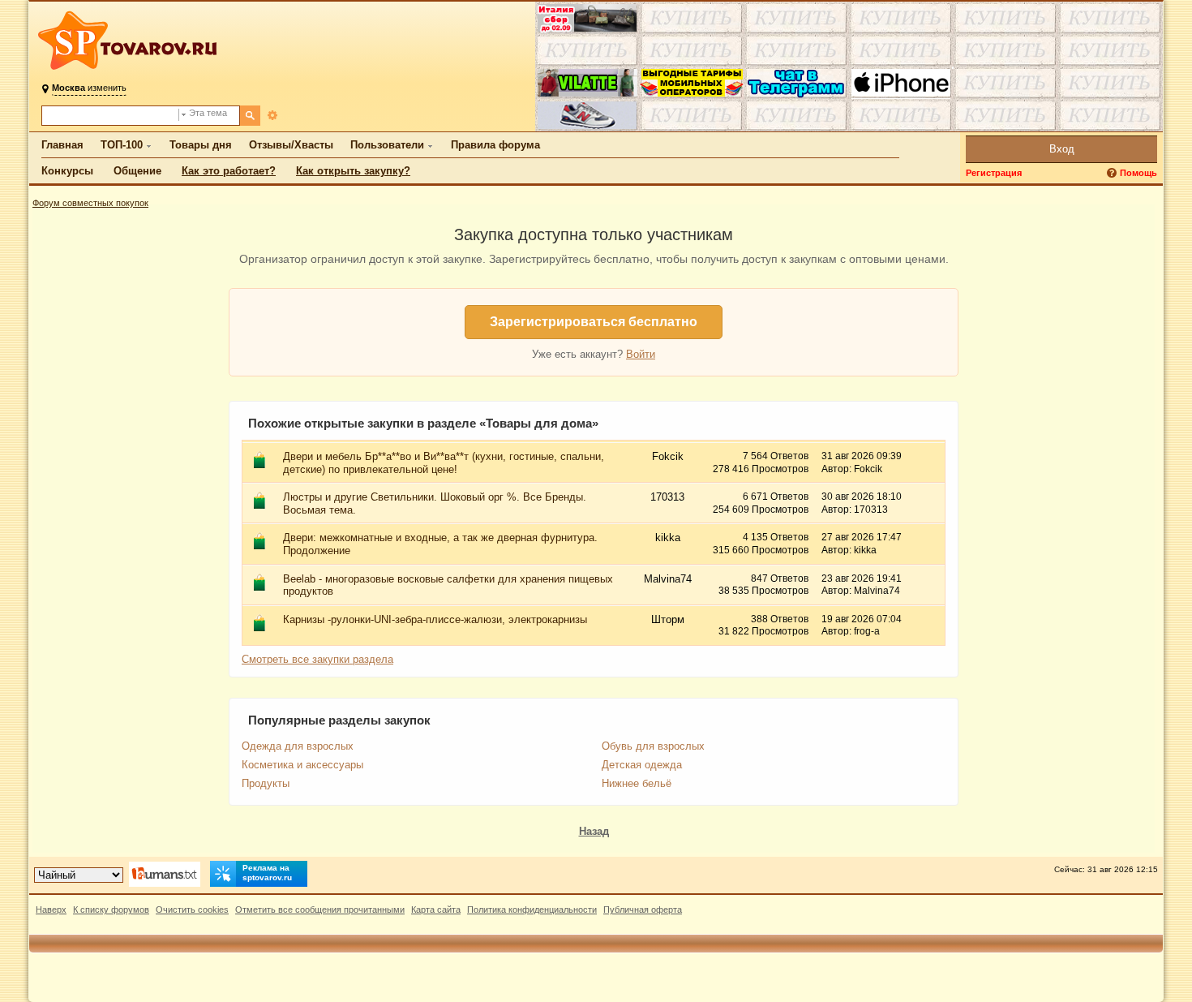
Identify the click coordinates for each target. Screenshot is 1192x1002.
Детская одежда (642, 765)
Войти (640, 354)
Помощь (1138, 173)
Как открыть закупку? (353, 171)
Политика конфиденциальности (532, 909)
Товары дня (200, 145)
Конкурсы (67, 171)
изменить (89, 87)
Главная (62, 145)
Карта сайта (436, 909)
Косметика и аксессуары (302, 765)
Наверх (51, 909)
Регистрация (994, 173)
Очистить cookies (192, 909)
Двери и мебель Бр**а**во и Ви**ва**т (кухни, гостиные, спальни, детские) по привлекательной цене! (443, 462)
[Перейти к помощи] (1113, 173)
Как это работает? (229, 171)
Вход (1061, 149)
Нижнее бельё (636, 783)
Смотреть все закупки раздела (317, 659)
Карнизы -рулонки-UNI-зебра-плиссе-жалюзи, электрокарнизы (435, 619)
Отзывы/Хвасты (291, 145)
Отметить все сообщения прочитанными (320, 909)
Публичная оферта (642, 909)
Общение (137, 171)
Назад (594, 831)
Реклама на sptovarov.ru (267, 872)
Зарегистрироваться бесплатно (593, 322)
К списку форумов (111, 909)
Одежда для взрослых (298, 746)
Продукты (265, 783)
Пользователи (387, 145)
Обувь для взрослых (653, 746)
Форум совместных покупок (90, 203)
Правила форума (495, 145)
